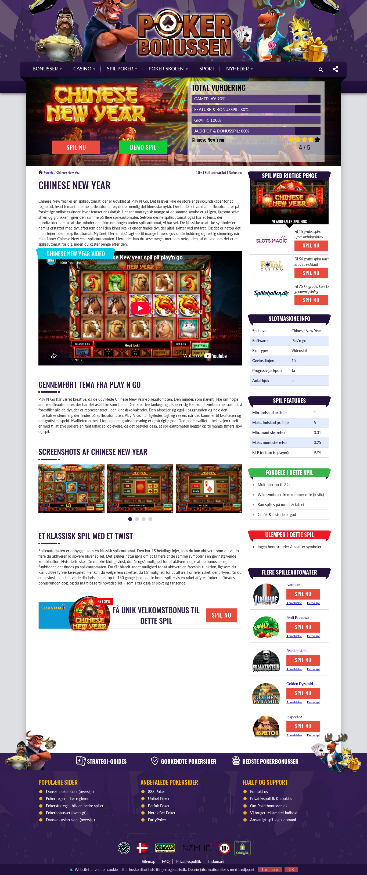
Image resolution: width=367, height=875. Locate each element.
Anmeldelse (294, 603)
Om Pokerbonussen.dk (268, 806)
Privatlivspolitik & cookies (271, 798)
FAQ (166, 861)
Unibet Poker (159, 798)
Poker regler (56, 798)
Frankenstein (297, 650)
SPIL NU (76, 147)
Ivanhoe (293, 584)
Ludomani (216, 861)
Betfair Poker (159, 806)
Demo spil (313, 603)
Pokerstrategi (56, 806)
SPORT (207, 68)
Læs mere (270, 869)
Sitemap (148, 861)
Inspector (294, 717)
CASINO (83, 68)
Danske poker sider (62, 791)
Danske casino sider (62, 819)
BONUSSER (46, 68)
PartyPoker (157, 819)
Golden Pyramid (299, 684)
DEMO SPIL (143, 147)
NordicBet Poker (161, 813)
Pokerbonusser (58, 813)
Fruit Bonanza (297, 617)
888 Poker (156, 791)
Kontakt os (259, 791)
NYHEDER (238, 68)
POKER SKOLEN (167, 68)
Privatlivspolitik (188, 861)
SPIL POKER (120, 68)
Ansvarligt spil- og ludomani (273, 819)
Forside (48, 172)
